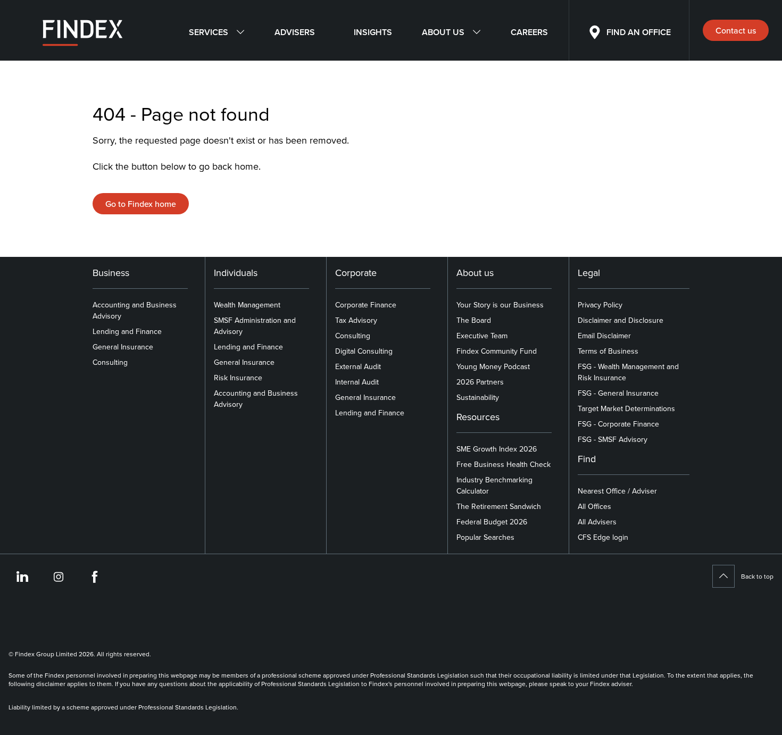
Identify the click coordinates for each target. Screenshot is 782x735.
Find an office (638, 32)
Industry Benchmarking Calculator (494, 485)
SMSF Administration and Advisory (255, 326)
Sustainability (477, 397)
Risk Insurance (238, 377)
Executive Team (482, 335)
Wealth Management (247, 304)
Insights (373, 32)
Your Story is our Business (500, 304)
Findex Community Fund (496, 351)
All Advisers (597, 521)
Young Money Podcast (493, 366)
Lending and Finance (127, 331)
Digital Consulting (364, 351)
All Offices (594, 506)
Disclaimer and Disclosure (620, 320)
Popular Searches (485, 537)
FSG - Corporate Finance (618, 424)
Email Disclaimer (604, 335)
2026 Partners (480, 382)
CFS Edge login (603, 537)
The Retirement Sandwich (498, 506)
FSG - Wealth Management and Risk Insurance (628, 372)
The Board (473, 320)
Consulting (110, 362)
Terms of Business (608, 351)
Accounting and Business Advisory (135, 310)
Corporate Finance (365, 304)
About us (443, 32)
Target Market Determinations (626, 408)
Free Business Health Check (503, 464)
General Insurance (123, 346)
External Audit (358, 366)
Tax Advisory (356, 320)
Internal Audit (357, 382)
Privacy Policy (600, 304)
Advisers (294, 32)
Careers (529, 32)
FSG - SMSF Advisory (612, 439)
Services (208, 32)
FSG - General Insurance (618, 393)
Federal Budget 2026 (491, 521)
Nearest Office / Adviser (617, 491)
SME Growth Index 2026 (496, 449)
